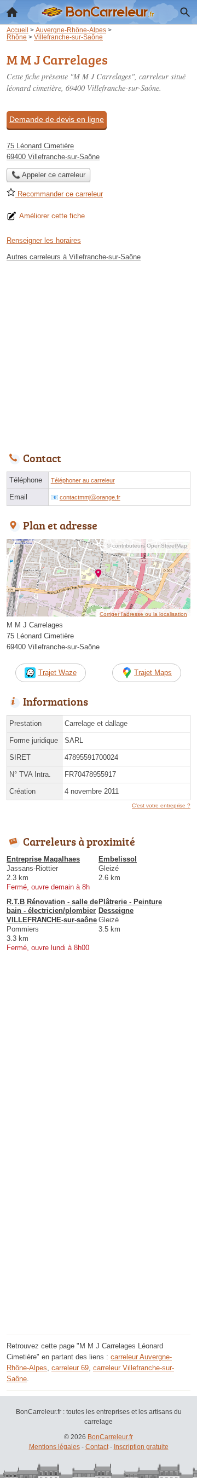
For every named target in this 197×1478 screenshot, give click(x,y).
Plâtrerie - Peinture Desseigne (130, 906)
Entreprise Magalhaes (43, 859)
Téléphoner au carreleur (83, 480)
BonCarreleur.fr (110, 1437)
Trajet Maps (153, 672)
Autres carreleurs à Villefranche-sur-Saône (74, 257)
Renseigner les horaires (44, 240)
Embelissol (118, 859)
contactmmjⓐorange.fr (90, 497)
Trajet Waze (57, 672)
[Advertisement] (98, 1232)
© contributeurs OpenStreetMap (147, 546)
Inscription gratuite (141, 1447)
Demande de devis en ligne (56, 119)
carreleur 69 (70, 1368)
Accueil (12, 12)
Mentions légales (54, 1447)
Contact (96, 1447)
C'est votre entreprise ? (161, 805)
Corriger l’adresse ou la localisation (143, 614)
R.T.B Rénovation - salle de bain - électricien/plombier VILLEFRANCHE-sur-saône (52, 911)
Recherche (185, 12)
